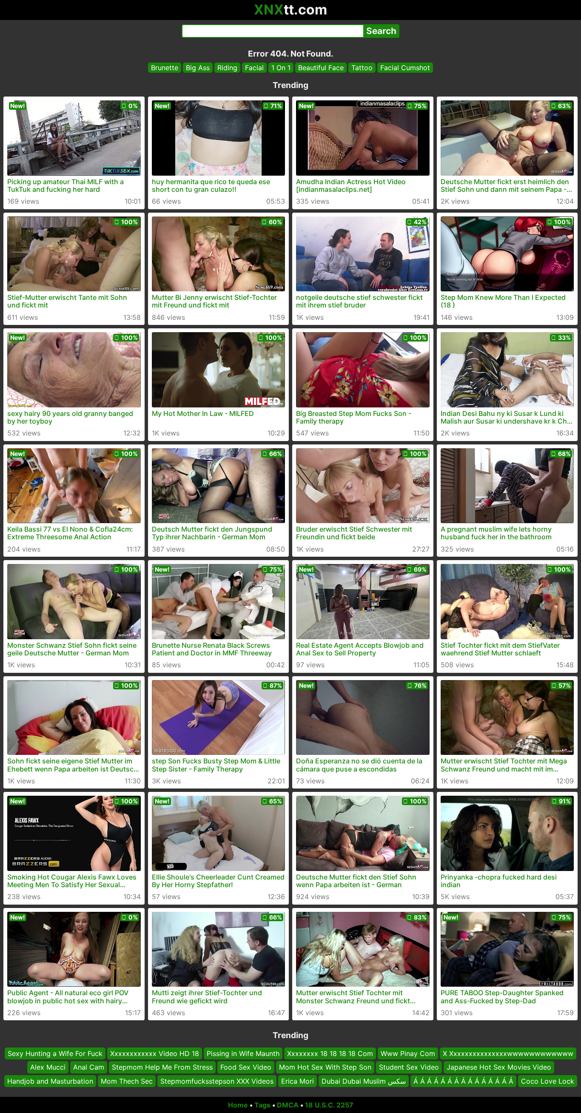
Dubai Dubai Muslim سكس (364, 1081)
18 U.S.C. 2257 (329, 1105)
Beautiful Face (321, 67)
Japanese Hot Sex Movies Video (499, 1067)
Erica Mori (297, 1081)
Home (238, 1105)
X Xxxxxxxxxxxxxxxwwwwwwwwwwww (508, 1053)
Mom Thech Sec (127, 1081)
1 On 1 (280, 67)
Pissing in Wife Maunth (243, 1053)
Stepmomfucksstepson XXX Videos (216, 1081)
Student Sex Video (409, 1067)
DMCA (288, 1105)
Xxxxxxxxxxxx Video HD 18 (154, 1053)
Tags (262, 1105)
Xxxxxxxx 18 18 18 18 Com (330, 1053)
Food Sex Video (245, 1067)
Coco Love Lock (547, 1081)
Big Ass (198, 67)
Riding (227, 67)
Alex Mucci (48, 1067)
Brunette (164, 67)
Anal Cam (88, 1067)
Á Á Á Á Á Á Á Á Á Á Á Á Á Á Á (463, 1081)
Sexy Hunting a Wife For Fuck (55, 1053)
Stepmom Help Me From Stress (162, 1067)
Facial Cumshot (405, 67)
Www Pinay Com (408, 1053)
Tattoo (362, 67)
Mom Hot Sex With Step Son (325, 1067)
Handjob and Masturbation (50, 1081)
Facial (254, 67)
